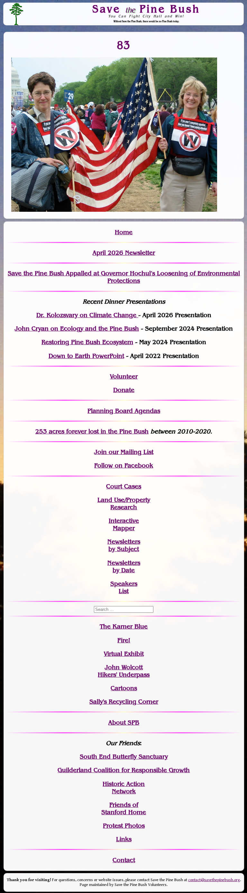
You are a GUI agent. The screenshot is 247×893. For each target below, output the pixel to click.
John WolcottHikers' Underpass (124, 671)
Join (100, 452)
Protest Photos (124, 825)
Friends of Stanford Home (123, 808)
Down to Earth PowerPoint (86, 356)
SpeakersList (123, 587)
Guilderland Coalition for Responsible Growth (124, 770)
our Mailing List (130, 452)
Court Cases (123, 486)
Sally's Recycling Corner (123, 701)
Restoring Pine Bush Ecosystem (87, 342)
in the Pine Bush (111, 431)
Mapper (124, 528)
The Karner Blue (124, 626)
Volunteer (124, 376)
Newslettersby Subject (123, 545)
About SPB (123, 722)
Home (124, 232)
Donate (123, 390)
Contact (124, 860)
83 (123, 45)
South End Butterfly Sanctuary (124, 756)
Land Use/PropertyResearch (123, 503)
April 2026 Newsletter (124, 252)
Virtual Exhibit (124, 653)
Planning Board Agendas (123, 411)
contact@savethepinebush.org (214, 880)
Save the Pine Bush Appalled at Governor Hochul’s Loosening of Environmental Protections (124, 277)
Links (124, 839)
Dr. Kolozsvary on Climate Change (87, 315)
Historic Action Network (124, 787)
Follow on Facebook (123, 465)
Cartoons (124, 688)
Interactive (124, 520)
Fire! (123, 640)
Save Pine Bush (146, 8)
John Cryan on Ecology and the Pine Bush (77, 328)
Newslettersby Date (123, 566)
